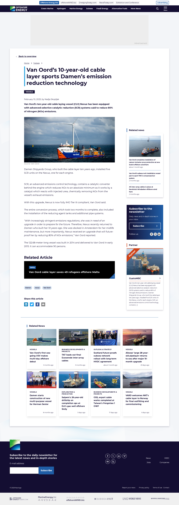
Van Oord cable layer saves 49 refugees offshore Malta (64, 272)
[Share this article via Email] (43, 304)
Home (26, 63)
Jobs (149, 462)
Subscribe (138, 226)
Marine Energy (76, 8)
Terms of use (157, 488)
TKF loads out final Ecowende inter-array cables (73, 358)
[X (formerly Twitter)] (155, 234)
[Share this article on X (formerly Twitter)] (32, 304)
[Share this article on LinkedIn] (26, 304)
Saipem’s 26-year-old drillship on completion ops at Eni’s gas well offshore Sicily (73, 403)
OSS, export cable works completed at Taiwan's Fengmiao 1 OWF (104, 401)
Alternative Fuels (119, 8)
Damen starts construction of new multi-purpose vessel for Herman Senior (41, 399)
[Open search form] (157, 8)
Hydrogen (61, 8)
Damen (28, 288)
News (148, 458)
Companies (164, 462)
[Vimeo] (124, 456)
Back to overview (27, 56)
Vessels (29, 92)
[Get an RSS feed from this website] (113, 461)
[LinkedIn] (159, 234)
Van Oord (46, 288)
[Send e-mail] (107, 461)
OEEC (166, 458)
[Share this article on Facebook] (37, 304)
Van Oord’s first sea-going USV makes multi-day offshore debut (40, 357)
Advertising (162, 3)
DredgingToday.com (87, 3)
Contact (166, 488)
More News (136, 8)
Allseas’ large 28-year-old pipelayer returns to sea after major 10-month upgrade (137, 357)
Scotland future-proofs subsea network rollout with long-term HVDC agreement (105, 357)
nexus (37, 288)
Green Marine (47, 8)
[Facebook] (151, 234)
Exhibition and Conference (127, 3)
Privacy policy (144, 488)
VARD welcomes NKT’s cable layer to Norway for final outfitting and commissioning (137, 399)
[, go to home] (18, 8)
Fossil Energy (102, 8)
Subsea (89, 8)
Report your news (128, 488)
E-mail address (17, 463)
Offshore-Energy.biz (49, 3)
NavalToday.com (106, 3)
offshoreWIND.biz (68, 3)
